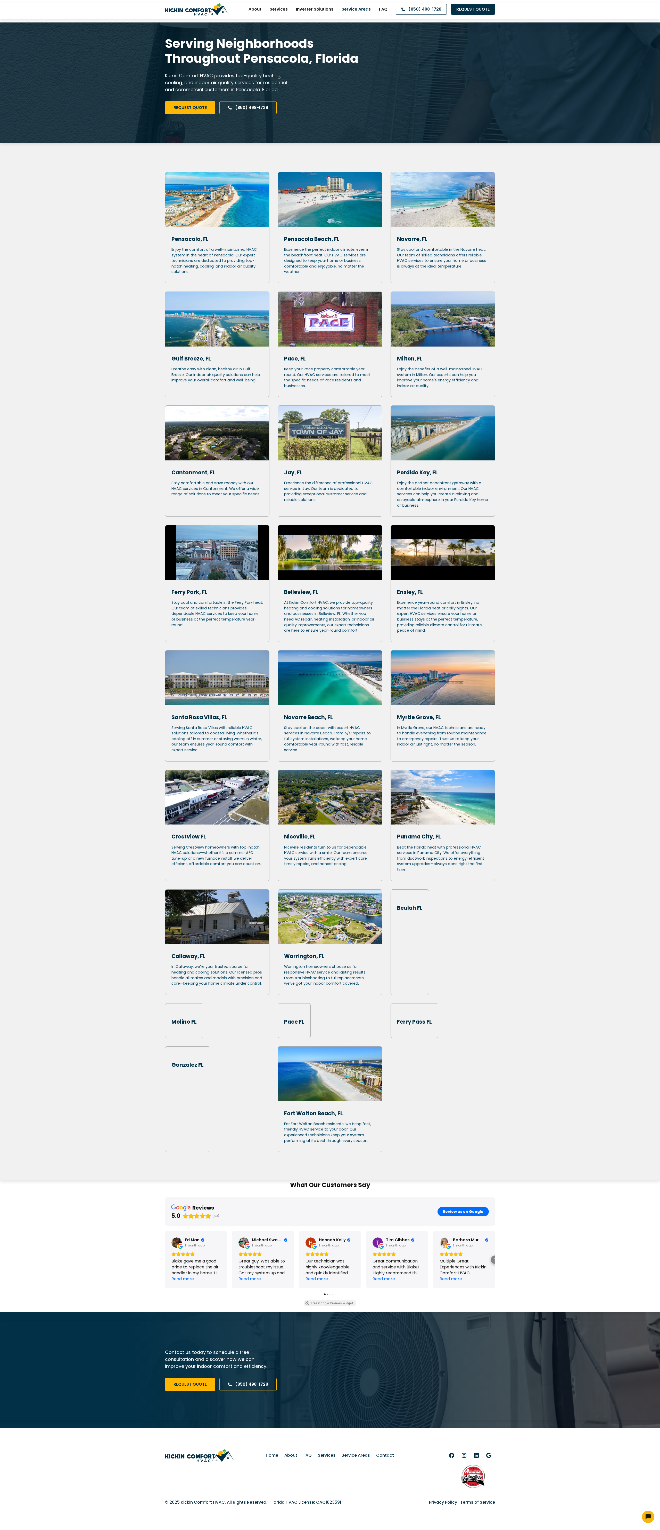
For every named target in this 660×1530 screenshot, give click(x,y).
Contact (385, 1455)
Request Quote (473, 9)
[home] (197, 9)
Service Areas (356, 9)
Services (279, 9)
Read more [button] (182, 1279)
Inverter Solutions (314, 9)
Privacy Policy (443, 1502)
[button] (165, 1260)
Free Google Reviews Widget (332, 1303)
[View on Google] (176, 1242)
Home (272, 1455)
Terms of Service (477, 1502)
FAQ (383, 9)
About (255, 9)
